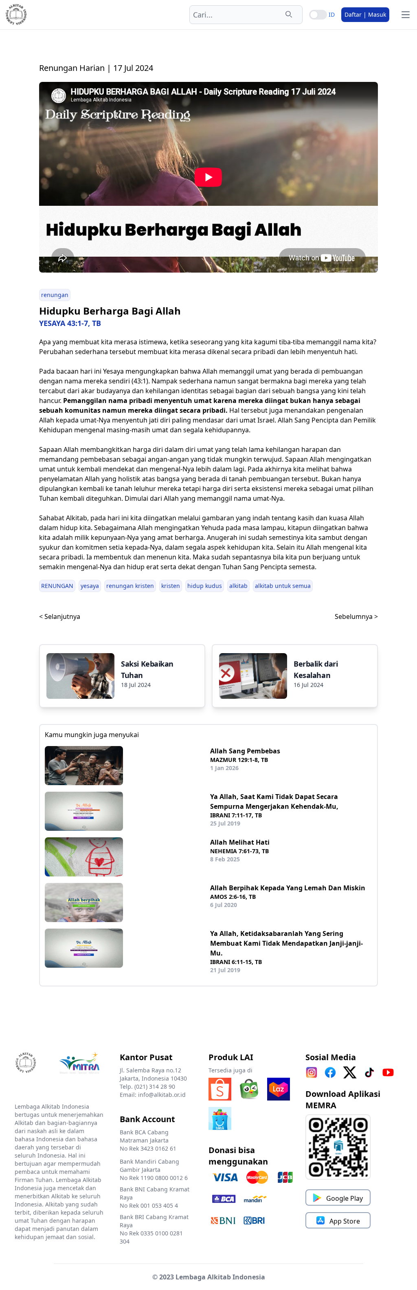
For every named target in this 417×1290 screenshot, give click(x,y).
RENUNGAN (57, 586)
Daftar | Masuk (365, 14)
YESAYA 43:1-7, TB (70, 323)
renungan (54, 295)
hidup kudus (204, 586)
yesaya (90, 586)
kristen (170, 586)
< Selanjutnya (59, 616)
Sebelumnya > (356, 616)
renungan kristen (130, 586)
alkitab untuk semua (283, 586)
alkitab (238, 586)
